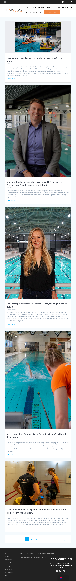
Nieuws (41, 8)
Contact (7, 575)
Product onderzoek (33, 12)
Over (34, 8)
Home (27, 8)
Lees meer (10, 79)
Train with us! (9, 563)
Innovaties (51, 8)
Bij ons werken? (65, 8)
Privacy (7, 566)
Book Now (52, 12)
